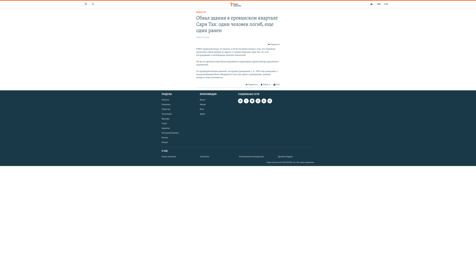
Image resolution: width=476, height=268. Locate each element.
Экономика (167, 114)
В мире (165, 142)
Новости (201, 12)
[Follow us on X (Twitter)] (246, 101)
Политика (166, 105)
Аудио (202, 114)
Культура (165, 119)
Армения (166, 128)
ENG (379, 4)
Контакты (204, 157)
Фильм (203, 105)
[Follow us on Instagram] (258, 101)
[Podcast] (269, 101)
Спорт (164, 123)
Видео (202, 100)
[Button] (274, 44)
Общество (166, 109)
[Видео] (371, 4)
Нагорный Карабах (170, 133)
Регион (165, 138)
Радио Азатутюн (169, 157)
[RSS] (264, 101)
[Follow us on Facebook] (240, 101)
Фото (202, 109)
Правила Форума (285, 157)
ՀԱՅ (386, 4)
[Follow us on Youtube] (252, 101)
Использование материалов (251, 157)
